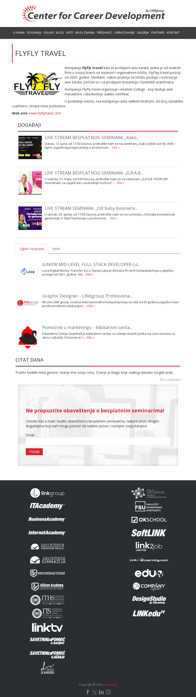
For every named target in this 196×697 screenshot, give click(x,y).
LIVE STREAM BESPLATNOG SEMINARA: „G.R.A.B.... (94, 173)
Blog (60, 33)
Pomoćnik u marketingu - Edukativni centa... (87, 327)
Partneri (157, 33)
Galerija (143, 33)
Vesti (69, 33)
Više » (116, 148)
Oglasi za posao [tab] (31, 248)
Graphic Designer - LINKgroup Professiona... (87, 296)
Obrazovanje (124, 33)
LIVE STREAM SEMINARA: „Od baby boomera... (91, 208)
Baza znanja (85, 33)
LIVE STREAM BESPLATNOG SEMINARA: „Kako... (92, 137)
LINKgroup (110, 685)
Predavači (104, 33)
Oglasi (49, 33)
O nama (19, 33)
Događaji (34, 33)
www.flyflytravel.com (45, 113)
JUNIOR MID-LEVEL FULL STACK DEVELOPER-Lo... (91, 264)
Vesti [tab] (56, 248)
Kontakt (173, 33)
